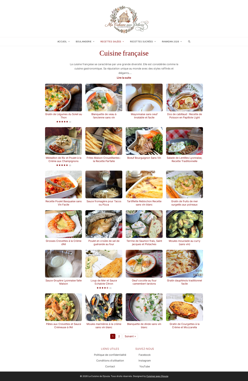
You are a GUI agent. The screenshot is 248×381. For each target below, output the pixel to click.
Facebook (145, 354)
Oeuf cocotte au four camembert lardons (144, 282)
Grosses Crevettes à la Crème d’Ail (63, 242)
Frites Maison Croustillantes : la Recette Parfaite (104, 159)
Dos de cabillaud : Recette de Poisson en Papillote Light (184, 116)
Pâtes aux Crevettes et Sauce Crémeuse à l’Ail (63, 325)
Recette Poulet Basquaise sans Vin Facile (63, 203)
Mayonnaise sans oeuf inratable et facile (144, 116)
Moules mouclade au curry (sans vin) (184, 242)
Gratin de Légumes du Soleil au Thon (63, 116)
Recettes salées (110, 41)
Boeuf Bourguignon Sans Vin (144, 157)
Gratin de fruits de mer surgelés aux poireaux (184, 203)
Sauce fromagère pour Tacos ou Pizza (104, 203)
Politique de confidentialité (110, 354)
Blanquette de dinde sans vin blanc (144, 325)
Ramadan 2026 (170, 41)
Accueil (62, 41)
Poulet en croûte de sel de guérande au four (103, 242)
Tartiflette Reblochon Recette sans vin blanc (144, 203)
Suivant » (130, 336)
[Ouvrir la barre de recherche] (189, 41)
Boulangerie (84, 41)
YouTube (144, 366)
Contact (110, 366)
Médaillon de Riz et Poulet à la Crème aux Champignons (63, 159)
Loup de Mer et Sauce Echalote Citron (104, 282)
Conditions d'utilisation (110, 360)
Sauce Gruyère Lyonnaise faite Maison (63, 282)
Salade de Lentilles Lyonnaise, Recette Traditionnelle (184, 159)
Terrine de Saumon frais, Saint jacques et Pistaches (144, 242)
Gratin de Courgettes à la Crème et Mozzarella (184, 325)
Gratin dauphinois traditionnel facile (184, 282)
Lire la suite (124, 77)
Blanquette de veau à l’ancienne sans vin (103, 116)
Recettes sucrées (141, 41)
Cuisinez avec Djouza (157, 376)
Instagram (144, 360)
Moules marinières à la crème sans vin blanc (104, 325)
